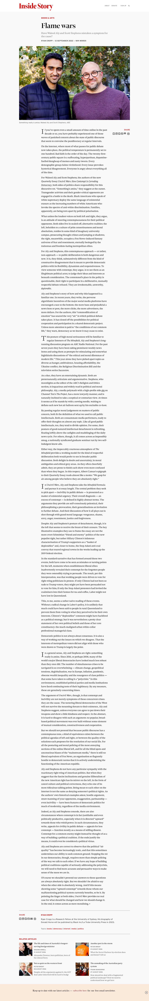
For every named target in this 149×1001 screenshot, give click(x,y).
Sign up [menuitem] (123, 5)
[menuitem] (129, 6)
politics (81, 929)
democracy (57, 929)
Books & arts (47, 18)
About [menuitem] (107, 5)
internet (67, 929)
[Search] (129, 9)
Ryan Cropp (47, 41)
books (49, 929)
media (73, 929)
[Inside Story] (37, 7)
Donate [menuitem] (114, 5)
